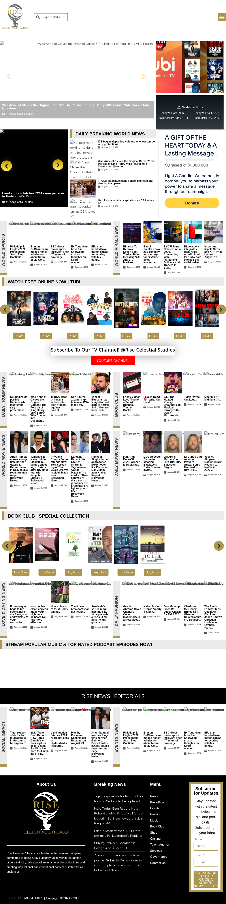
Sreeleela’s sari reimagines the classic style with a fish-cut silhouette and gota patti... (99, 614)
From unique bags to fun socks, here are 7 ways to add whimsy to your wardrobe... (19, 614)
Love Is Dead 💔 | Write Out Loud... (151, 399)
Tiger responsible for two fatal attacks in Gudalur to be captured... (18, 738)
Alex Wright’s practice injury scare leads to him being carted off (50, 108)
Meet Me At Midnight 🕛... (212, 398)
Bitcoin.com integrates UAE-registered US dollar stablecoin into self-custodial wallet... (192, 254)
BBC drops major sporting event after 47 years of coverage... (60, 252)
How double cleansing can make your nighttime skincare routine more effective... (39, 614)
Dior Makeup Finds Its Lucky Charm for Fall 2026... (172, 610)
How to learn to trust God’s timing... (59, 609)
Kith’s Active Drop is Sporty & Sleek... (152, 609)
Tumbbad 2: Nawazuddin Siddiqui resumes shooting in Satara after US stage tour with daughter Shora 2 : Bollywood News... (39, 470)
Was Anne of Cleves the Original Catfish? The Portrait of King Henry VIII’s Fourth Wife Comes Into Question (126, 164)
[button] (222, 17)
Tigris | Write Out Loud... (192, 398)
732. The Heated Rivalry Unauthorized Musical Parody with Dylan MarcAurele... (172, 406)
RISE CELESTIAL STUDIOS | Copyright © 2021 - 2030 (42, 898)
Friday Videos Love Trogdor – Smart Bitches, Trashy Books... (131, 403)
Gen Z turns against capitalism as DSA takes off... (80, 400)
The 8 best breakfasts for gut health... (80, 609)
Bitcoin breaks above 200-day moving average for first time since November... (152, 254)
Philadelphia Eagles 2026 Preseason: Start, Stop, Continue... (18, 252)
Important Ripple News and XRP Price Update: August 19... (213, 252)
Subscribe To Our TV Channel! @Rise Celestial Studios (113, 349)
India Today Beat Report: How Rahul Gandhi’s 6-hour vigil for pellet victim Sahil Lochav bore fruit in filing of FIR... (39, 743)
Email (198, 855)
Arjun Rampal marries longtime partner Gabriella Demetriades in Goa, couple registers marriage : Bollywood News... (19, 468)
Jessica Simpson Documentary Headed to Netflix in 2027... (213, 463)
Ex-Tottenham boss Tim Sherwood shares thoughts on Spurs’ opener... (80, 254)
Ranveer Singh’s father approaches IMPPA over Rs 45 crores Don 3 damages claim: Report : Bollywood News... (100, 468)
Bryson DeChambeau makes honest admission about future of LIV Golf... (39, 253)
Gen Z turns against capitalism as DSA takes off (126, 202)
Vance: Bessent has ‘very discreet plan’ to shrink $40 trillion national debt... (100, 403)
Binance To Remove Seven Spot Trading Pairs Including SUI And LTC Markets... (131, 254)
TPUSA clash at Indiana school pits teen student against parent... (59, 403)
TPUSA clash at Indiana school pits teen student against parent (125, 182)
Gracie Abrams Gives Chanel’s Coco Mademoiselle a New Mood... (132, 613)
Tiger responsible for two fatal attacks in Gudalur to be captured (32, 194)
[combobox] (51, 17)
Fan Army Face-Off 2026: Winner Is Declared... (131, 460)
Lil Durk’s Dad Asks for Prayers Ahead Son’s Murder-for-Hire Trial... (193, 463)
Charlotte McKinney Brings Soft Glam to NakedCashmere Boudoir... (192, 613)
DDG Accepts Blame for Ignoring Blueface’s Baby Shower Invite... (152, 463)
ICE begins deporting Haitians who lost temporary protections (127, 143)
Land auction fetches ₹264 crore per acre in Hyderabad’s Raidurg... (60, 739)
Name (198, 839)
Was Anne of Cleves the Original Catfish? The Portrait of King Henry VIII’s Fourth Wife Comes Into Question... (38, 408)
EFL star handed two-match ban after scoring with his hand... (100, 253)
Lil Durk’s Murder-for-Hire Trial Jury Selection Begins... (172, 462)
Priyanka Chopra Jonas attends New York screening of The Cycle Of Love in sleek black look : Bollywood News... (59, 468)
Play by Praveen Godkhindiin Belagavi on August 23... (78, 738)
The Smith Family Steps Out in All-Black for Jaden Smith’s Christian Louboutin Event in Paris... (213, 617)
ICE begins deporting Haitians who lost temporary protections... (19, 403)
